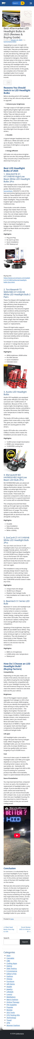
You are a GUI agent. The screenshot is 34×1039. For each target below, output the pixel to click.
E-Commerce (12, 971)
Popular (10, 1007)
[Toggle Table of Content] (8, 82)
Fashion (10, 976)
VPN (8, 1023)
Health (9, 986)
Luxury (9, 994)
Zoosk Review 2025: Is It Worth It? (24, 929)
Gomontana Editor (10, 42)
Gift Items (11, 984)
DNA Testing (12, 968)
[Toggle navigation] (30, 3)
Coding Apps (12, 963)
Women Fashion (13, 1025)
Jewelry (9, 989)
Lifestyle (10, 992)
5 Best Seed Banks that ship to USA (9, 929)
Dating (9, 966)
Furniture (10, 981)
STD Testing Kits (13, 1015)
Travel (9, 1020)
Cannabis (10, 958)
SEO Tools (11, 1012)
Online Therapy (13, 1002)
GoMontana (20, 1034)
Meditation (11, 997)
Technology (11, 1017)
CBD (8, 961)
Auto (12, 919)
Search (6, 938)
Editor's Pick (11, 973)
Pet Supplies (12, 1004)
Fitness (9, 979)
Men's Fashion (12, 999)
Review (9, 1010)
